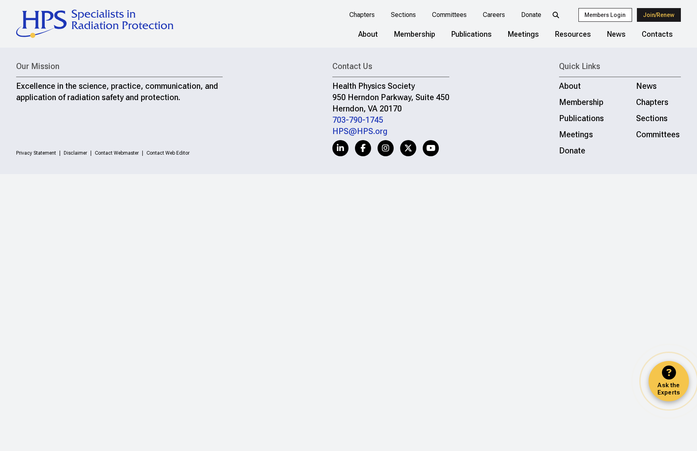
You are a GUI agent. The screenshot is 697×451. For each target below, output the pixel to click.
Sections (403, 15)
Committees (449, 15)
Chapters (362, 15)
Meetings (523, 34)
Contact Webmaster (117, 153)
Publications (471, 34)
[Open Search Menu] (555, 14)
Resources (573, 34)
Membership (414, 34)
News (616, 34)
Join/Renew (658, 15)
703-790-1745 (357, 120)
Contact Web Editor (168, 153)
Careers (494, 15)
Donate (531, 15)
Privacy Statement (36, 153)
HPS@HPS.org (360, 131)
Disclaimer (75, 153)
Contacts (657, 34)
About (368, 34)
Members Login (605, 15)
